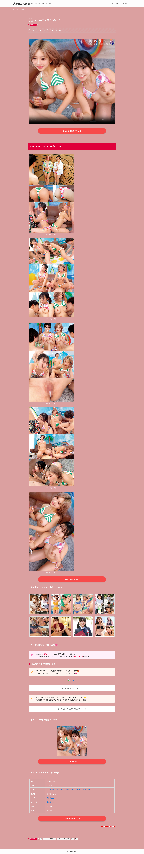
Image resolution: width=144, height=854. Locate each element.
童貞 (73, 789)
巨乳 (89, 789)
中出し (68, 789)
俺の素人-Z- (33, 24)
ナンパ (79, 789)
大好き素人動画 (21, 3)
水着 (84, 789)
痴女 (62, 789)
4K (47, 789)
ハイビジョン (54, 789)
